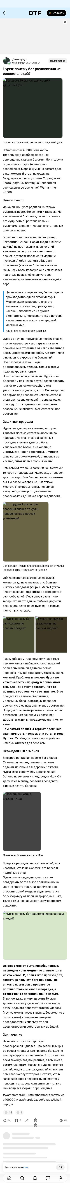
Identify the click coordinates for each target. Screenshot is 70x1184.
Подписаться (57, 60)
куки (25, 1167)
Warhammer (18, 62)
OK (60, 1167)
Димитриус (19, 59)
